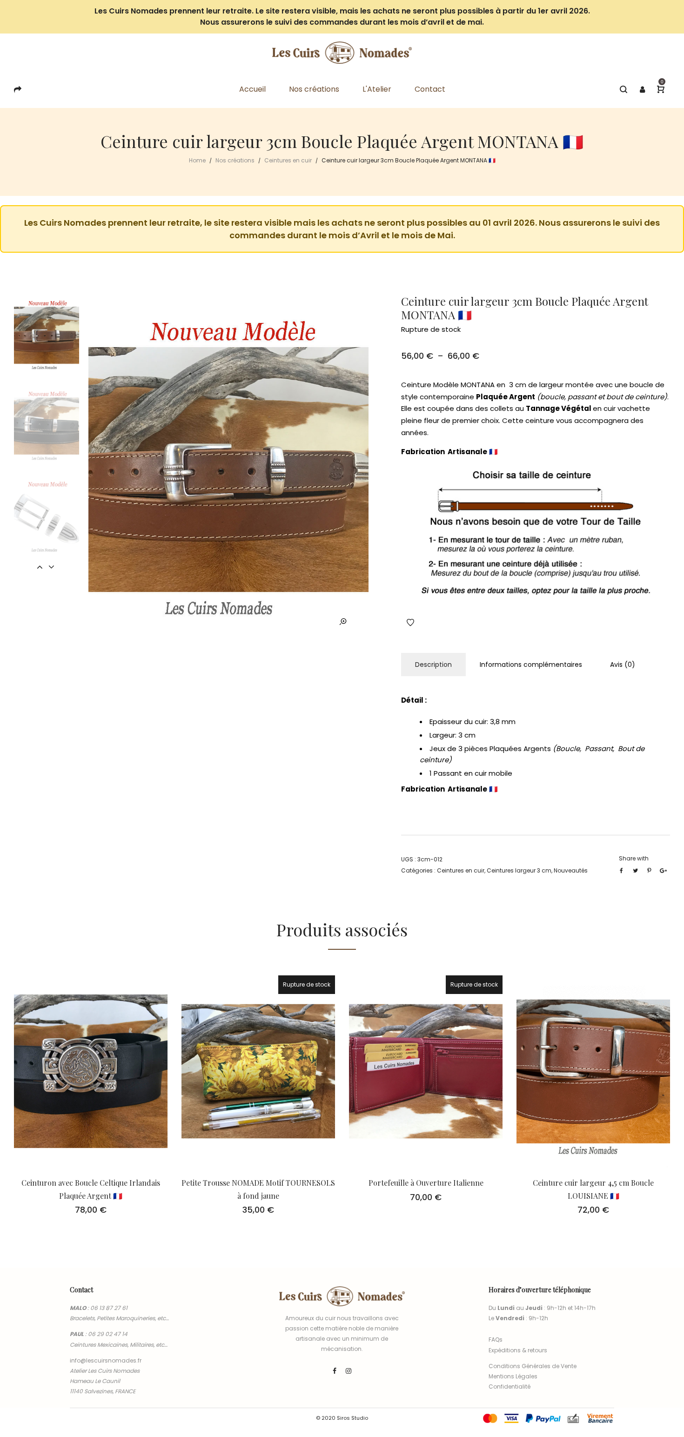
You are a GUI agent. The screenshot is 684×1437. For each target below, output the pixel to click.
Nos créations (235, 160)
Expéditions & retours (518, 1350)
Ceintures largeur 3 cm (519, 870)
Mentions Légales (513, 1376)
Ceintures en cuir (288, 160)
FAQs (496, 1339)
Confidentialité (509, 1386)
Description (433, 664)
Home (197, 160)
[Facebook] (334, 1371)
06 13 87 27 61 (108, 1308)
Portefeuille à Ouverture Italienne (426, 1183)
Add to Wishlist (410, 622)
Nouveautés (571, 870)
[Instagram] (348, 1371)
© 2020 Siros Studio (342, 1418)
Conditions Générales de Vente (533, 1366)
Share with (634, 858)
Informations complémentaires (531, 664)
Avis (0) (622, 664)
